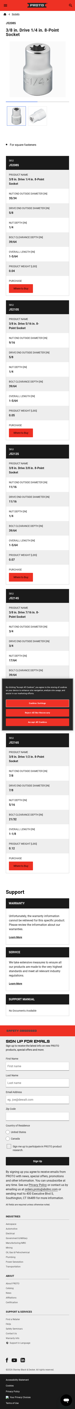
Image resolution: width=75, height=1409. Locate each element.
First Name (12, 1058)
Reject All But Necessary (37, 712)
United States (18, 1132)
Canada (15, 1138)
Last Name (12, 1075)
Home (5, 14)
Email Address (14, 1092)
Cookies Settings (37, 703)
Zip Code (11, 1108)
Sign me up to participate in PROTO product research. (37, 1148)
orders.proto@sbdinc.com (41, 1189)
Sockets (15, 14)
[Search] (70, 5)
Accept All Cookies (37, 722)
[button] (7, 1360)
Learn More (15, 937)
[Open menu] (5, 5)
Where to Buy (20, 288)
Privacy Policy (38, 1185)
